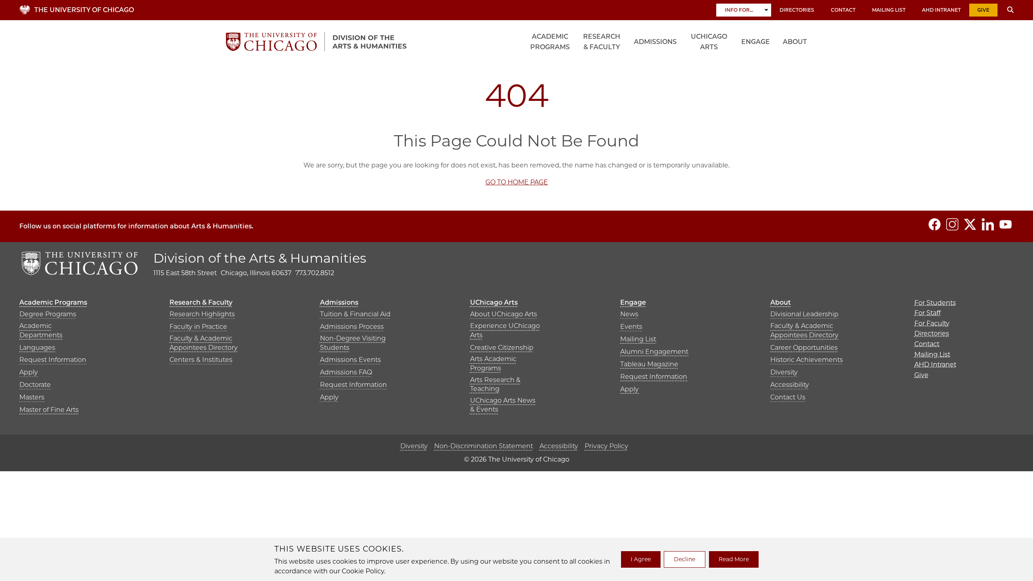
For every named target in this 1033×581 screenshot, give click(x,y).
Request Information (52, 360)
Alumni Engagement (654, 351)
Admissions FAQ (346, 372)
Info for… (739, 10)
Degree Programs (47, 314)
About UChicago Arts (503, 314)
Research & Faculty (601, 42)
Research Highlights (202, 314)
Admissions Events (350, 360)
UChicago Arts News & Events (502, 405)
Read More (734, 559)
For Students (935, 303)
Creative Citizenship (501, 347)
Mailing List (888, 10)
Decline (684, 559)
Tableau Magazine (649, 364)
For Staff (927, 313)
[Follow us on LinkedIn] (988, 224)
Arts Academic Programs (493, 363)
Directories (797, 10)
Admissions (655, 42)
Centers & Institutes (200, 360)
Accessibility (789, 385)
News (629, 314)
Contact (843, 10)
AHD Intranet (941, 10)
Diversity (784, 372)
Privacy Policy (606, 446)
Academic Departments (41, 330)
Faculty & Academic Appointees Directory (203, 342)
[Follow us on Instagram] (952, 224)
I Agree (641, 559)
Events (631, 326)
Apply (28, 372)
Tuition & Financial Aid (355, 314)
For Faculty (931, 323)
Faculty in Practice (198, 326)
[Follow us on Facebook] (934, 224)
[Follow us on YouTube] (1006, 224)
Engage (755, 42)
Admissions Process (352, 326)
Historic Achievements (806, 360)
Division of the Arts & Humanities (259, 258)
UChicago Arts (709, 42)
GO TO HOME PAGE (516, 182)
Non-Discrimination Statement (483, 446)
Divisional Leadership (804, 314)
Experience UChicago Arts (505, 330)
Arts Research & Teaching (495, 384)
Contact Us (787, 397)
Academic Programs (550, 42)
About (795, 42)
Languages (37, 347)
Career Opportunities (804, 347)
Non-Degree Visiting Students (353, 342)
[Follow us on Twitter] (970, 224)
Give (983, 10)
